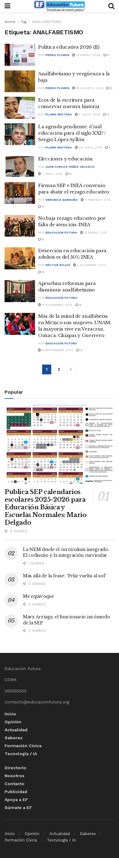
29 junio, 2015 (90, 147)
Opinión (13, 721)
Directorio (15, 767)
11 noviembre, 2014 (56, 304)
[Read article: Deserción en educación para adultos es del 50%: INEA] (20, 258)
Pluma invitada (58, 114)
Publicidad (16, 791)
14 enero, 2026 (87, 55)
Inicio (10, 713)
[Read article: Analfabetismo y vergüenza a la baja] (20, 81)
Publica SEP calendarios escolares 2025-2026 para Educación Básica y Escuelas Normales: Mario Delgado (45, 507)
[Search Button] (111, 6)
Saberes (14, 737)
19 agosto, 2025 (89, 88)
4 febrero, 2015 (97, 199)
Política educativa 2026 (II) (68, 47)
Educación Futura (61, 232)
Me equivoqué (38, 596)
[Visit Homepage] (59, 6)
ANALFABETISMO (47, 22)
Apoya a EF (16, 799)
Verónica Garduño (61, 199)
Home (10, 22)
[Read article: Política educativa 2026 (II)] (20, 55)
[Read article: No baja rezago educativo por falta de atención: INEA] (20, 226)
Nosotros (14, 775)
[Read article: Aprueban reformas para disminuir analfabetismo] (20, 291)
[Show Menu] (7, 6)
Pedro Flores (57, 55)
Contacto (14, 783)
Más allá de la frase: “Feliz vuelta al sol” (64, 576)
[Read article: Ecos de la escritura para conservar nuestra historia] (20, 108)
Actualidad (16, 729)
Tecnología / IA (21, 753)
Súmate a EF (18, 807)
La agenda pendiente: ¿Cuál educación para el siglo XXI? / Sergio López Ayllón (72, 133)
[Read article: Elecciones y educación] (20, 166)
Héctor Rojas (57, 265)
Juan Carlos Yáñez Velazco (70, 166)
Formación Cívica (23, 745)
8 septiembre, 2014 (57, 350)
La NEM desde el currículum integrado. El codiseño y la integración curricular (66, 552)
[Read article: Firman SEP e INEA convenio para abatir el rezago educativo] (20, 193)
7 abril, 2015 (52, 173)
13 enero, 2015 (95, 232)
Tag (24, 22)
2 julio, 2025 (89, 114)
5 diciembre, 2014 (91, 265)
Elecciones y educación (65, 159)
